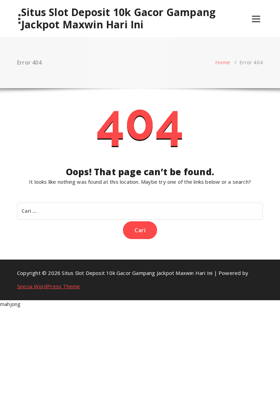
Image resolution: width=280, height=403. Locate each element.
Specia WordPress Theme (48, 286)
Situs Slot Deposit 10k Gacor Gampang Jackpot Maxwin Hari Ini (118, 18)
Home (222, 62)
